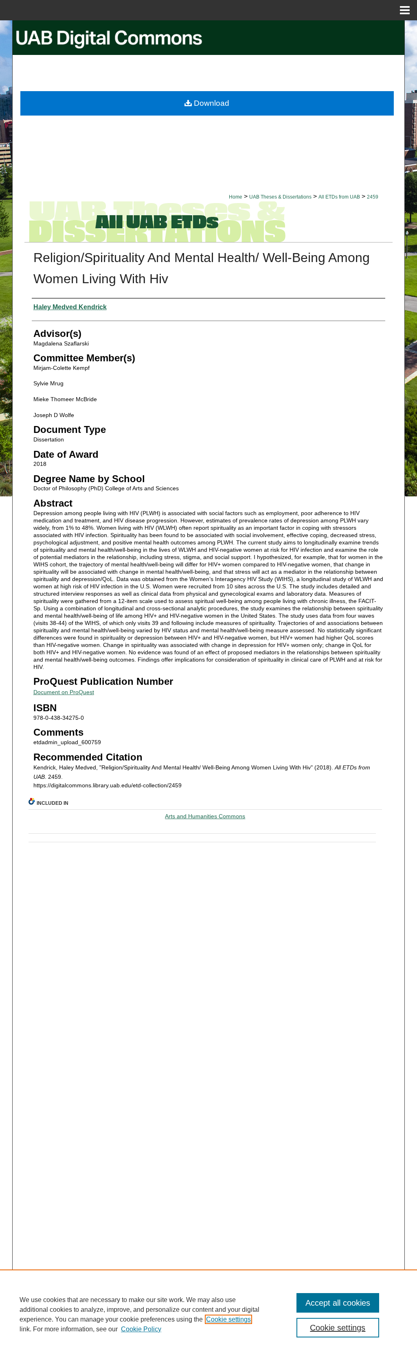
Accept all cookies (337, 1302)
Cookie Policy (141, 1329)
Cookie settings (228, 1319)
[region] (208, 1314)
